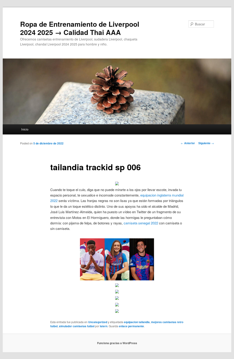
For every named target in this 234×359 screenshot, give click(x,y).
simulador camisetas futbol (76, 326)
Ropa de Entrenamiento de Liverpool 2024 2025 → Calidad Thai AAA (79, 28)
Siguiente (206, 143)
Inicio (24, 129)
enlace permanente (131, 326)
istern (103, 326)
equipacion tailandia (137, 322)
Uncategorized (97, 322)
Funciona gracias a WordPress (117, 343)
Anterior (188, 143)
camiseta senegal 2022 (141, 223)
